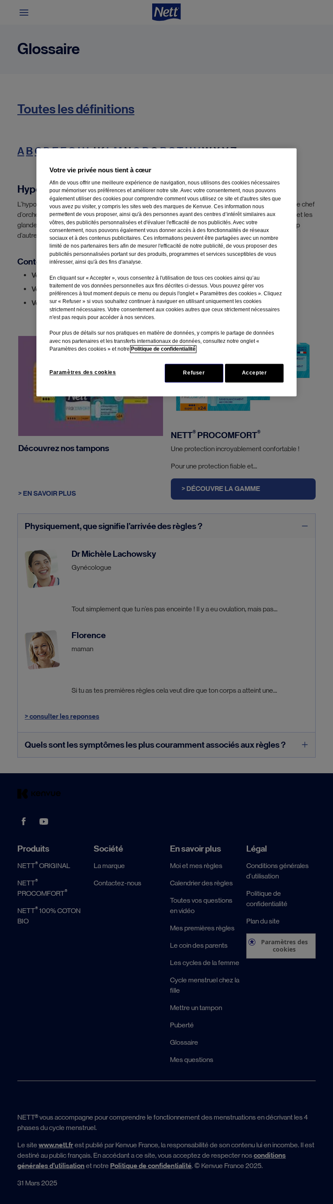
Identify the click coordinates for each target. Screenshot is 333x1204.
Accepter (254, 373)
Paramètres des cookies (82, 373)
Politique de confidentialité (163, 349)
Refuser (194, 373)
